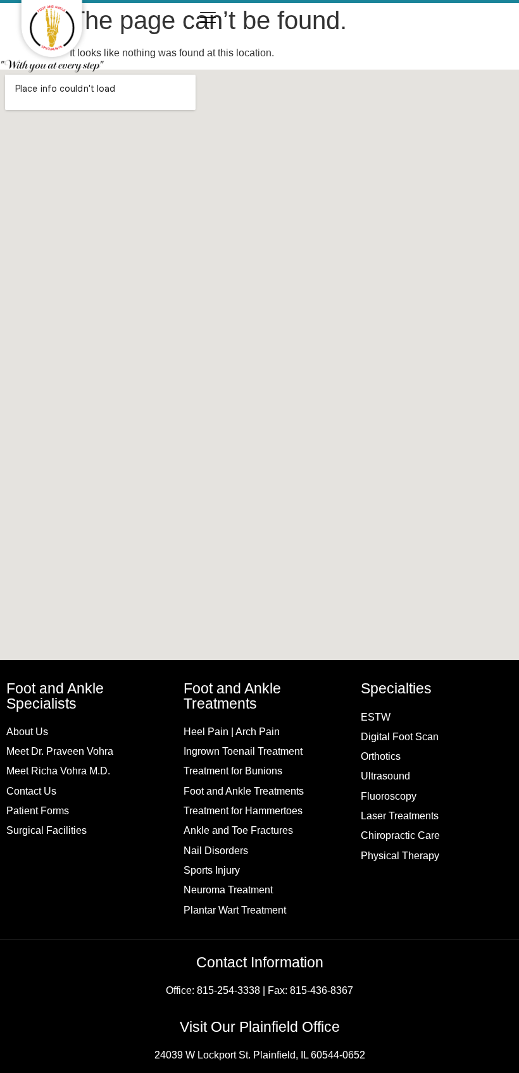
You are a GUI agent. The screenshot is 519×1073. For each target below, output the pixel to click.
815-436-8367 (321, 990)
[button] (207, 18)
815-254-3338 (228, 990)
